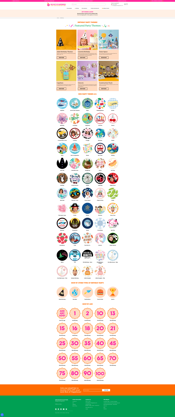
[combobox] (89, 4)
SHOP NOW (61, 57)
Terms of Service (63, 412)
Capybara (60, 83)
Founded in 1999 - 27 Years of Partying (110, 401)
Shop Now (103, 88)
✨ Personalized (69, 8)
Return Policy (75, 405)
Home (58, 17)
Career (86, 409)
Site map (67, 412)
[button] (2, 414)
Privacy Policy (57, 412)
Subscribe (106, 390)
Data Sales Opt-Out (89, 407)
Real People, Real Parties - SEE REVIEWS (110, 404)
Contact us (88, 399)
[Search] (73, 4)
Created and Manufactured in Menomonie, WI (112, 402)
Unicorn (80, 83)
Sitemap (105, 408)
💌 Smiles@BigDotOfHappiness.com (117, 5)
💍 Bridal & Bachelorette (94, 8)
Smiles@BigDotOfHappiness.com (91, 402)
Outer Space (103, 52)
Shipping (74, 404)
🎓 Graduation (84, 8)
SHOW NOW (104, 57)
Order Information (77, 399)
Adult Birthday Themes (65, 52)
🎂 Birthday (77, 8)
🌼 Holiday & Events (105, 8)
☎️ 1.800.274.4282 (114, 4)
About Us (105, 405)
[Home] (56, 4)
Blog (104, 407)
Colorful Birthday (84, 52)
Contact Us (75, 401)
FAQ (73, 402)
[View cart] (127, 4)
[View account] (125, 4)
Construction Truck (105, 83)
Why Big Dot (106, 399)
